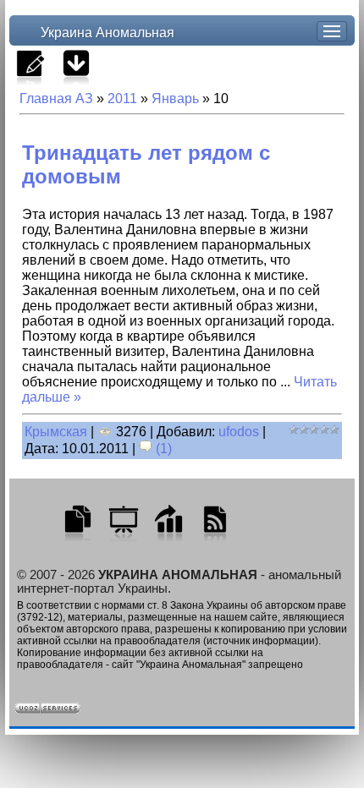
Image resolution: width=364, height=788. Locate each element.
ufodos (238, 431)
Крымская (56, 431)
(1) (162, 448)
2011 (122, 98)
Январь (175, 98)
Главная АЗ (56, 98)
